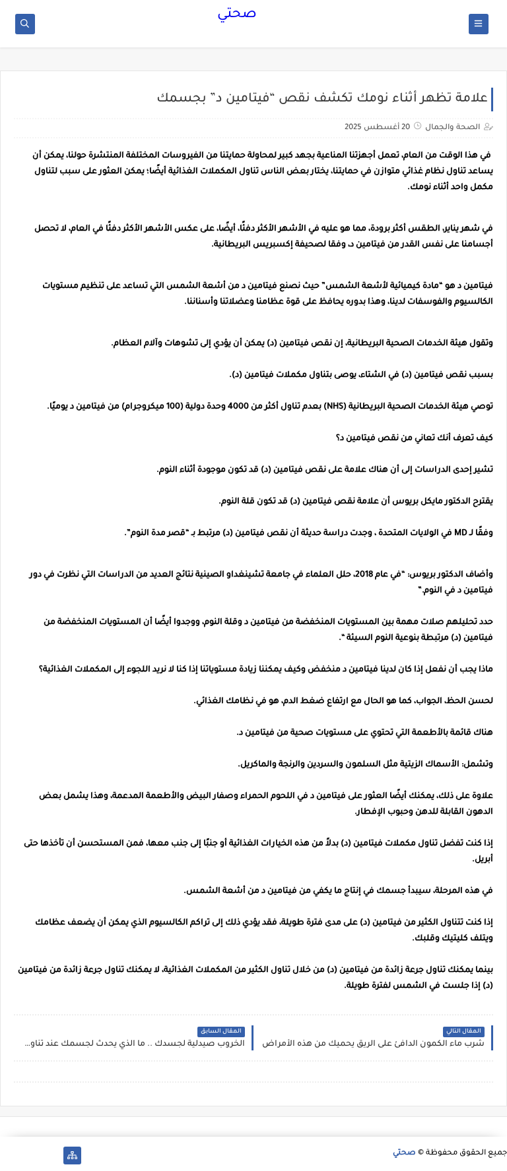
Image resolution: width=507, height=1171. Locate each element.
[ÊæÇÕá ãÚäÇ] (30, 1155)
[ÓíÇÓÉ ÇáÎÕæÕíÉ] (51, 1155)
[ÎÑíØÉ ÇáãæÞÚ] (9, 1155)
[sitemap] (72, 1155)
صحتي (237, 15)
